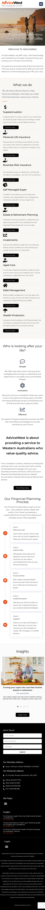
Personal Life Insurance (16, 137)
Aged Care (9, 265)
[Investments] (5, 235)
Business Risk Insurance (17, 165)
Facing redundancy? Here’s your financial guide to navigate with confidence (21, 824)
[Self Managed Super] (5, 185)
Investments (10, 240)
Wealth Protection (13, 315)
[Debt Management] (5, 285)
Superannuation (12, 112)
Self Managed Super (15, 189)
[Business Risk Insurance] (5, 160)
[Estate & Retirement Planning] (5, 210)
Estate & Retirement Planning (20, 214)
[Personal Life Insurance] (5, 132)
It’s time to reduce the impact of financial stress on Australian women (21, 830)
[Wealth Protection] (5, 310)
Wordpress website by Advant (22, 905)
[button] (41, 4)
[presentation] (17, 707)
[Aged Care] (5, 260)
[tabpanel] (22, 680)
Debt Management (14, 290)
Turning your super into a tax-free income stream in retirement (22, 817)
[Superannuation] (5, 107)
